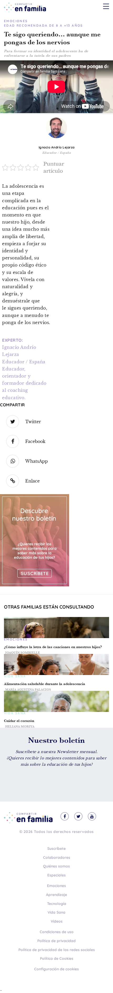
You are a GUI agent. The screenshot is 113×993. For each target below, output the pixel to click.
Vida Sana (56, 912)
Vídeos (57, 921)
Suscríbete (56, 848)
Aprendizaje (56, 894)
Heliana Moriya (19, 726)
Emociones (56, 885)
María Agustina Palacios (28, 689)
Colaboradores (56, 857)
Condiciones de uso (57, 931)
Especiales (56, 875)
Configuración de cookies (56, 969)
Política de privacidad (56, 940)
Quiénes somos (56, 866)
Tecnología (56, 903)
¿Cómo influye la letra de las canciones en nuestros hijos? (53, 647)
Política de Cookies (56, 958)
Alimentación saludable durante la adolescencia (44, 684)
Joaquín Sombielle (22, 652)
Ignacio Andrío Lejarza (57, 147)
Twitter (33, 421)
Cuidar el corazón (19, 721)
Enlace (32, 481)
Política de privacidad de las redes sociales (56, 949)
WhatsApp (36, 461)
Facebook (35, 441)
